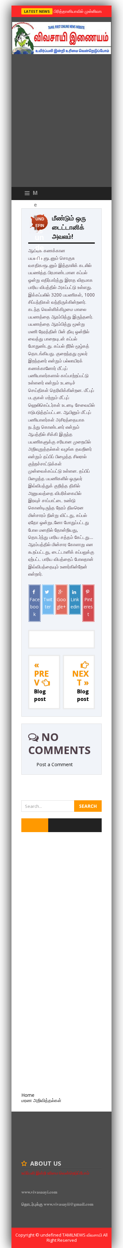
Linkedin (75, 603)
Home (27, 1095)
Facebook (35, 606)
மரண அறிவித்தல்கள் (41, 1100)
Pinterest (88, 606)
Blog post (40, 695)
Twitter (47, 603)
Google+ (61, 603)
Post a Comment (54, 764)
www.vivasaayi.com (39, 1192)
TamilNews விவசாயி (82, 1235)
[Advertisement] (61, 122)
